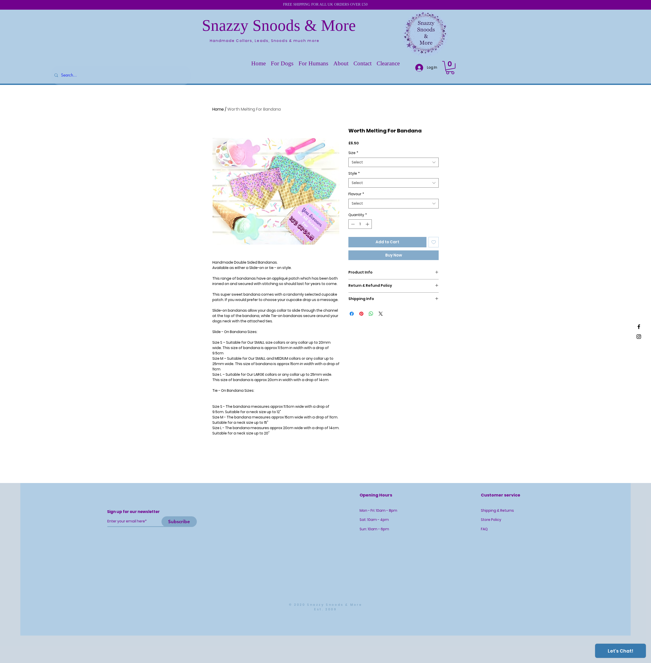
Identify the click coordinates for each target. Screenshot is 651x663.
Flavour (356, 194)
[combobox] (393, 162)
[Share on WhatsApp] (371, 314)
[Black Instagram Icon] (639, 337)
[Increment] (368, 224)
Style (354, 173)
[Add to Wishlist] (433, 242)
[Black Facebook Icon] (639, 327)
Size (353, 152)
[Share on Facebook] (352, 314)
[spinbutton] (360, 224)
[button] (282, 63)
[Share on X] (381, 314)
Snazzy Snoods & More (279, 25)
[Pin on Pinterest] (361, 314)
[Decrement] (352, 224)
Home (218, 109)
